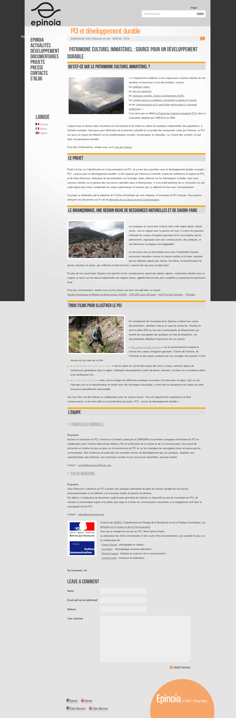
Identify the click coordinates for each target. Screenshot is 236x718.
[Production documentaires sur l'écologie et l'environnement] (169, 698)
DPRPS (118, 522)
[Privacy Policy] (200, 700)
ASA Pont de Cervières (170, 294)
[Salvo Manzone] (82, 473)
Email (83, 600)
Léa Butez (107, 549)
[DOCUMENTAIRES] (42, 56)
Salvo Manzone (94, 38)
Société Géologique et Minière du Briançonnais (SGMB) (97, 294)
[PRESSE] (42, 67)
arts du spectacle (142, 91)
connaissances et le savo (149, 104)
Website (71, 609)
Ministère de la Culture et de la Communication (134, 199)
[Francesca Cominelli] (87, 424)
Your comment (75, 618)
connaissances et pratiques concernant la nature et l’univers (165, 100)
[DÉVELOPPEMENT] (42, 50)
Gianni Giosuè (109, 544)
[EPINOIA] (42, 39)
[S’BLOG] (42, 78)
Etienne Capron (110, 553)
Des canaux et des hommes (146, 347)
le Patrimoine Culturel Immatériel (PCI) (176, 113)
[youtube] (86, 701)
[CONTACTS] (42, 73)
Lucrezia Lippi (109, 558)
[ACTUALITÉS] (42, 45)
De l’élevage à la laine (84, 380)
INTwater (190, 294)
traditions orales (141, 87)
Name (71, 591)
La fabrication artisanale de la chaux (91, 366)
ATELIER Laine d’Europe (142, 294)
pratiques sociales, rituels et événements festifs (158, 95)
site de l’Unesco (123, 147)
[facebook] (72, 701)
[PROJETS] (42, 62)
